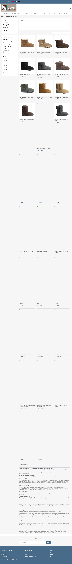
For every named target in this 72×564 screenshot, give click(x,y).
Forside (5, 20)
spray (51, 524)
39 (5, 65)
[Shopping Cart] (70, 8)
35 (5, 58)
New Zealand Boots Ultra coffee (62, 52)
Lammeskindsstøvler (15, 13)
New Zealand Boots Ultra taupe (61, 74)
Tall (5, 52)
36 (5, 60)
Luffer (51, 518)
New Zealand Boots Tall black (43, 251)
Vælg (61, 33)
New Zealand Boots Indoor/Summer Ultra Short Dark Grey (62, 355)
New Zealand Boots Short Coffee (27, 119)
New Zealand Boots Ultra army (26, 97)
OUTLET (66, 13)
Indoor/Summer (8, 41)
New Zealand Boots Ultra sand (43, 52)
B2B (55, 13)
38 (5, 63)
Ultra (5, 53)
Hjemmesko (27, 13)
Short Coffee (65, 516)
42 (5, 71)
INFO (60, 13)
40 (5, 67)
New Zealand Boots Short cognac (44, 97)
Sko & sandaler (37, 13)
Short (6, 48)
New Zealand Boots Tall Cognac (26, 251)
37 (5, 62)
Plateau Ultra (7, 46)
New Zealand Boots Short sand (61, 97)
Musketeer (7, 44)
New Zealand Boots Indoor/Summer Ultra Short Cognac (27, 406)
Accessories (47, 13)
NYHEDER (6, 13)
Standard (6, 50)
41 (5, 69)
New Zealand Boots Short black (44, 148)
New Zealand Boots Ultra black (26, 74)
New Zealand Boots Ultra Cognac (27, 52)
